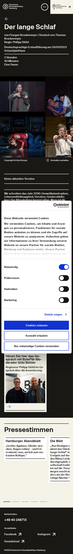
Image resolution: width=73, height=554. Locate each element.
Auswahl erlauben (36, 335)
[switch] (64, 278)
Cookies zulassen (36, 325)
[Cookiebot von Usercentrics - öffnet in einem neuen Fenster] (53, 205)
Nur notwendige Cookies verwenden (36, 345)
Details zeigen (53, 314)
